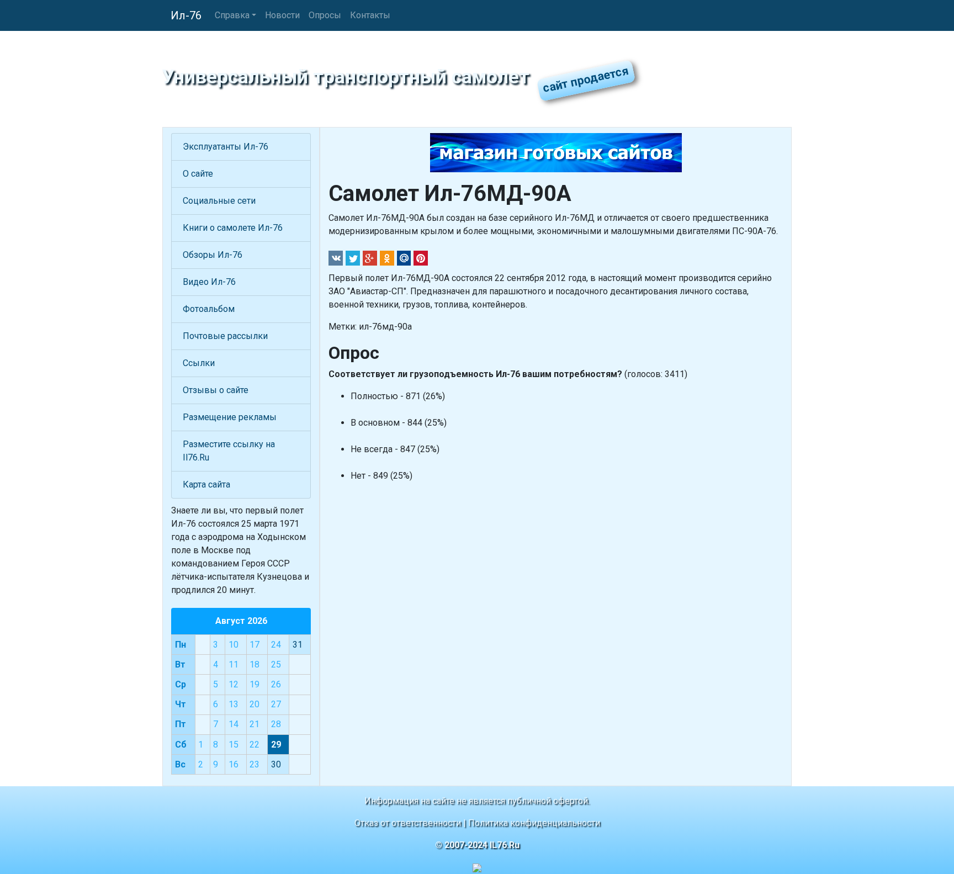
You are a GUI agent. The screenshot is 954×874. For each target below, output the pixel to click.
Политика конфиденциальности (534, 823)
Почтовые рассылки (225, 336)
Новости (282, 15)
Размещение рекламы (230, 417)
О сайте (198, 173)
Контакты (370, 15)
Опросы (325, 15)
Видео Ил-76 (209, 282)
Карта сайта (206, 484)
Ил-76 (186, 15)
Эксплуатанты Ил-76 (225, 146)
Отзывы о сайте (215, 390)
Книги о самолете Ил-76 (233, 228)
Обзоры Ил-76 (212, 255)
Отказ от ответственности (407, 823)
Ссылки (199, 363)
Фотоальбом (209, 309)
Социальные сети (219, 200)
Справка (232, 15)
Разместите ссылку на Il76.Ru (229, 451)
